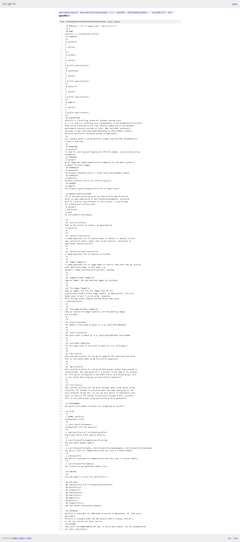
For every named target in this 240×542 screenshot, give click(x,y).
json (236, 538)
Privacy (22, 538)
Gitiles (15, 538)
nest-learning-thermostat (94, 12)
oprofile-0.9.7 (159, 12)
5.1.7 (112, 12)
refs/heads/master (137, 12)
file (110, 22)
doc (170, 12)
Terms (29, 538)
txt (229, 538)
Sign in (235, 4)
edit (117, 22)
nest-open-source (68, 12)
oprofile (120, 12)
